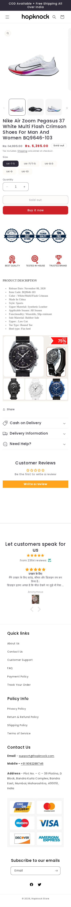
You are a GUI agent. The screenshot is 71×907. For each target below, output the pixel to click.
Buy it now (35, 210)
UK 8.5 (51, 164)
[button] (7, 17)
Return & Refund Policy (23, 717)
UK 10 (27, 172)
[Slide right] (67, 108)
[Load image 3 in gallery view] (54, 107)
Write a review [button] (35, 484)
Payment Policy (17, 676)
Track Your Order (19, 685)
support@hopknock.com (36, 756)
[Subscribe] (56, 870)
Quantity (8, 179)
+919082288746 (32, 763)
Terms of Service (19, 733)
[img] (35, 555)
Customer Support (20, 660)
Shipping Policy (17, 725)
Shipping (22, 151)
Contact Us (15, 652)
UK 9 (11, 172)
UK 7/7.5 (32, 164)
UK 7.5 (12, 164)
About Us (13, 643)
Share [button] (11, 409)
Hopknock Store (40, 898)
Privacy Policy (16, 709)
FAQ (10, 668)
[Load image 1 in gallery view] (17, 107)
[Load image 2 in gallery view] (35, 107)
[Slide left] (4, 108)
